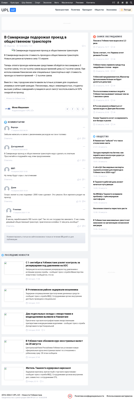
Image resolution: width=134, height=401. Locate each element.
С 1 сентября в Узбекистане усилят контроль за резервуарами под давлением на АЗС (53, 264)
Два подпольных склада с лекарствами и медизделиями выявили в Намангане (49, 315)
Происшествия (62, 10)
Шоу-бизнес (27, 3)
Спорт (37, 3)
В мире (5, 3)
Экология (47, 3)
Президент (87, 10)
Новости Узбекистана (16, 98)
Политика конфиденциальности (89, 396)
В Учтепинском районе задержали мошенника (52, 289)
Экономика (111, 10)
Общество (99, 10)
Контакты (90, 3)
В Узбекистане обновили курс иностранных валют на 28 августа (54, 342)
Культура (15, 3)
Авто (56, 3)
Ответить (8, 138)
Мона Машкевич (20, 107)
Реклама (79, 3)
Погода (127, 10)
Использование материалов (119, 396)
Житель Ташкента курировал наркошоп (48, 368)
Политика (75, 10)
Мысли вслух (67, 3)
